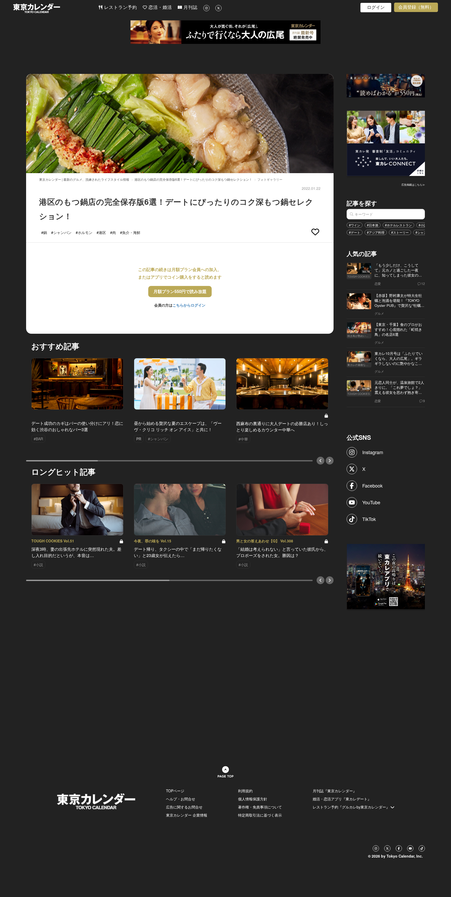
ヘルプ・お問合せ (180, 799)
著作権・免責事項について (260, 807)
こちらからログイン (189, 305)
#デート (354, 232)
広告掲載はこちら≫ (413, 184)
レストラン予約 (120, 7)
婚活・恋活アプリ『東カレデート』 (342, 799)
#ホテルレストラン (398, 225)
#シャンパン (424, 232)
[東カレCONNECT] (386, 142)
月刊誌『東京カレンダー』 (335, 791)
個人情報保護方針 (252, 799)
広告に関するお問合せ (184, 807)
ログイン (376, 7)
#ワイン (354, 225)
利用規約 (245, 791)
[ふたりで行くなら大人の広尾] (225, 32)
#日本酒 (372, 225)
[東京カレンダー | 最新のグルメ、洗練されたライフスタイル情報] (55, 8)
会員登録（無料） (416, 7)
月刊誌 (190, 7)
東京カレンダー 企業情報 (186, 815)
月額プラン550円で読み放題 (179, 291)
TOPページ (175, 791)
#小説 (423, 225)
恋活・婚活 (159, 7)
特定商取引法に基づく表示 (260, 815)
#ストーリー (400, 232)
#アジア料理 (375, 232)
